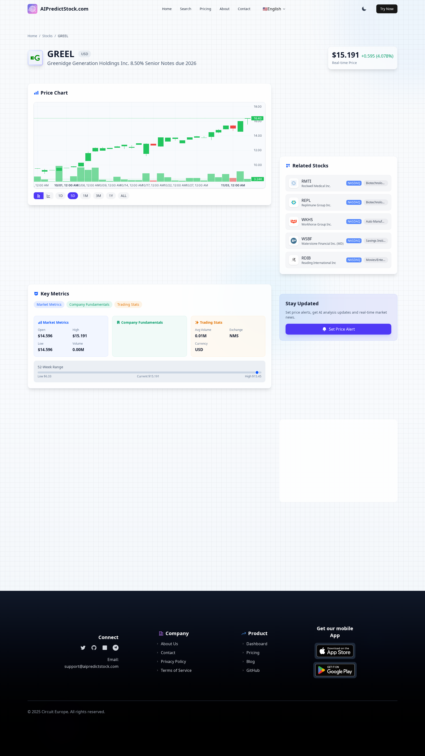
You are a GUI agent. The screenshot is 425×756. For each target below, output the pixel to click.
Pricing (205, 8)
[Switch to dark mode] (364, 8)
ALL (123, 195)
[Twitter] (83, 648)
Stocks (47, 35)
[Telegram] (116, 648)
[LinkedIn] (105, 648)
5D (73, 195)
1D (60, 195)
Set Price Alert (342, 329)
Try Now (387, 8)
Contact (244, 8)
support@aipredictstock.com (91, 666)
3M (98, 195)
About (224, 8)
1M (85, 195)
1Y (111, 195)
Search (185, 8)
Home (167, 8)
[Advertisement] (150, 247)
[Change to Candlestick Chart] (39, 195)
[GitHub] (94, 648)
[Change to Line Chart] (48, 195)
